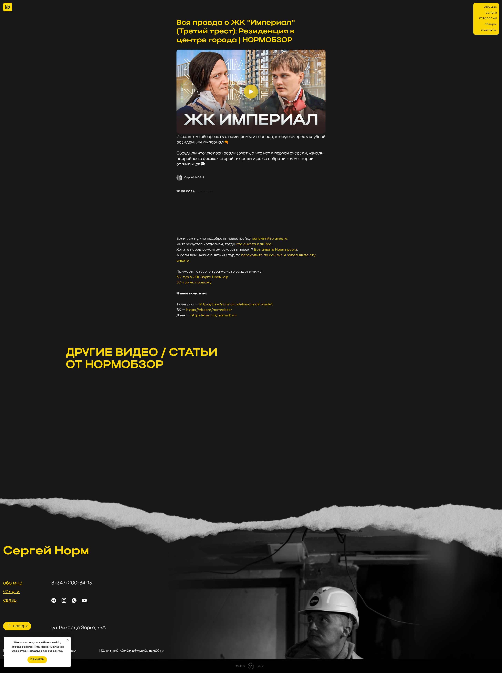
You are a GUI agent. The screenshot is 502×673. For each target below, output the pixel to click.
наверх (20, 626)
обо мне (490, 7)
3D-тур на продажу (193, 282)
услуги (491, 12)
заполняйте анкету (269, 239)
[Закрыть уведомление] (68, 640)
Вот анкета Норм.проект (275, 250)
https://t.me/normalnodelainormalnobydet (236, 304)
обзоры (491, 24)
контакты (489, 30)
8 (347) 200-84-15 (71, 583)
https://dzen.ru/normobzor (214, 315)
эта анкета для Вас (253, 244)
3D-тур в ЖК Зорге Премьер (202, 277)
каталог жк (488, 18)
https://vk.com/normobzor (209, 310)
